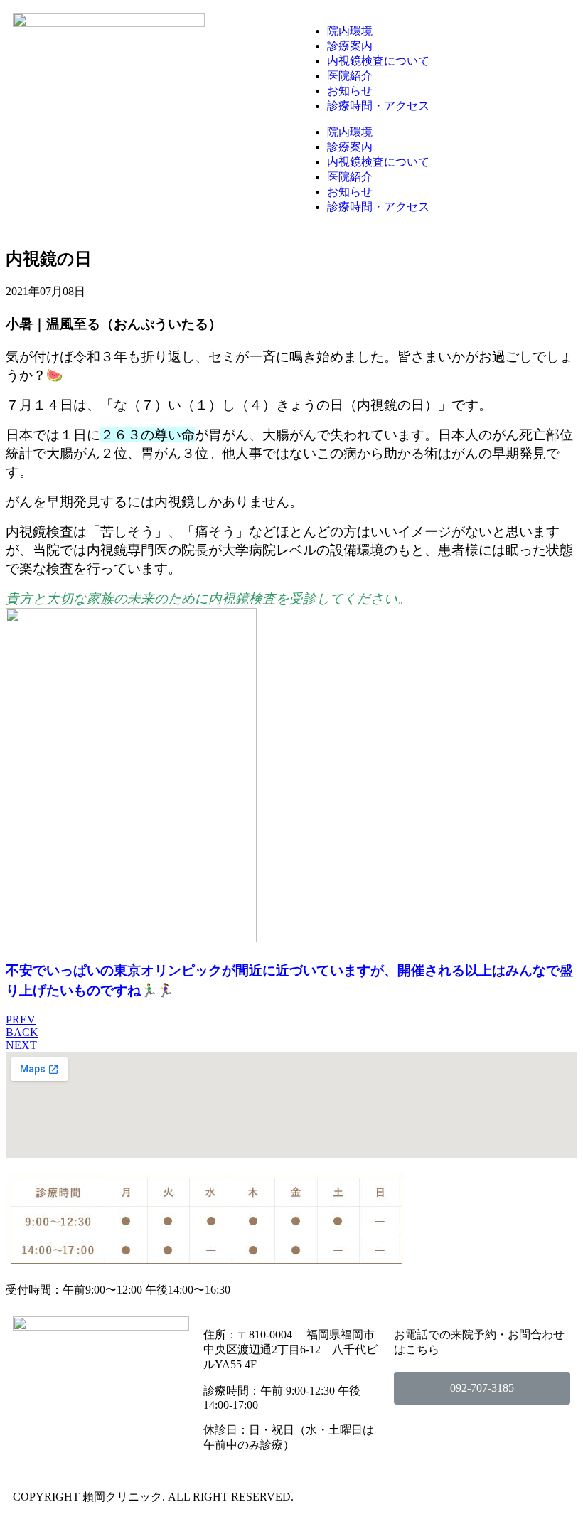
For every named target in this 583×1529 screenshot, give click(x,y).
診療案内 (350, 46)
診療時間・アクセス (378, 106)
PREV (21, 1019)
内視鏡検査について (378, 61)
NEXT (21, 1045)
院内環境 (350, 31)
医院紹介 (350, 76)
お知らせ (350, 91)
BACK (22, 1032)
